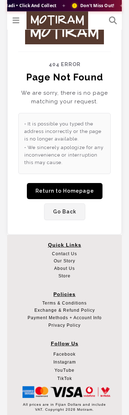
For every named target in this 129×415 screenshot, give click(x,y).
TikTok (64, 378)
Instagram (64, 362)
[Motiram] (57, 20)
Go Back (64, 211)
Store (64, 275)
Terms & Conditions (64, 303)
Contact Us (64, 253)
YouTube (64, 370)
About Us (64, 268)
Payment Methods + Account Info (65, 317)
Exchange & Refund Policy (64, 310)
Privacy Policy (64, 325)
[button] (16, 20)
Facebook (64, 354)
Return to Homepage (64, 191)
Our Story (64, 260)
